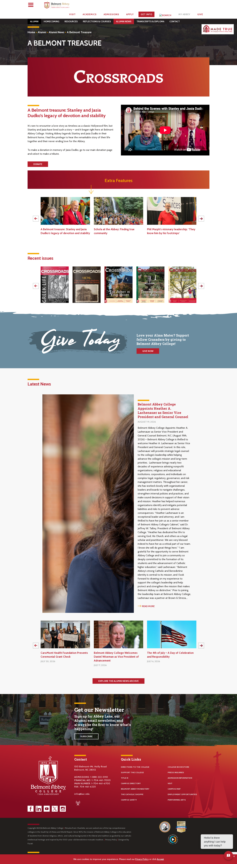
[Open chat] (228, 855)
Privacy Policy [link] (142, 859)
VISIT (170, 783)
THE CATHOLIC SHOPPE (132, 794)
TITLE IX (124, 778)
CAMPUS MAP (174, 789)
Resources (71, 21)
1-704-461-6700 (100, 783)
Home (31, 32)
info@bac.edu (82, 793)
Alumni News (123, 21)
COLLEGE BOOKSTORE (178, 767)
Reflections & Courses (97, 21)
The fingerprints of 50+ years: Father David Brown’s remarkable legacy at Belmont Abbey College (169, 233)
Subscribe (86, 736)
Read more (148, 606)
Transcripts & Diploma (150, 21)
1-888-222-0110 (99, 777)
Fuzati (30, 843)
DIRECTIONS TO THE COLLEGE (135, 767)
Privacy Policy (111, 839)
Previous (36, 219)
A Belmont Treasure (79, 32)
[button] (234, 856)
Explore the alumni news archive (118, 681)
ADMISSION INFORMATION (180, 778)
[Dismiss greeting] (230, 836)
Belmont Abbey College (57, 5)
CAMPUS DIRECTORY (131, 783)
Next (201, 219)
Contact (174, 21)
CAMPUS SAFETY (129, 800)
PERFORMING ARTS (177, 800)
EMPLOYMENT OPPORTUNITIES (182, 794)
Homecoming (51, 21)
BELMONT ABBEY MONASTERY (135, 789)
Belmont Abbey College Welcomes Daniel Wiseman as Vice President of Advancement (63, 656)
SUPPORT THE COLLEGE (132, 772)
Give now (147, 351)
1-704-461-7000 (101, 780)
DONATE (37, 164)
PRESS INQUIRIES (176, 772)
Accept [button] (160, 859)
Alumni (34, 21)
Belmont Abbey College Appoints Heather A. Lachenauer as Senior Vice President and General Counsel (163, 410)
